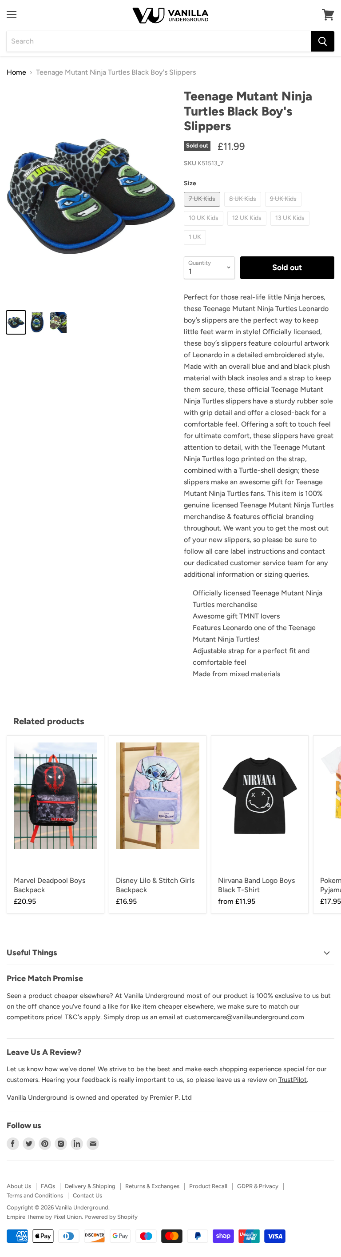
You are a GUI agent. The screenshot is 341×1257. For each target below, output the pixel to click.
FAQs (48, 1186)
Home (16, 72)
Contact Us (87, 1195)
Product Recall (208, 1186)
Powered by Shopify (111, 1216)
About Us (19, 1186)
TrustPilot (292, 1080)
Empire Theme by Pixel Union (44, 1216)
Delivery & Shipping (90, 1186)
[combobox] (159, 41)
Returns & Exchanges (152, 1186)
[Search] (322, 41)
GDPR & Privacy (257, 1186)
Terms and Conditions (35, 1195)
